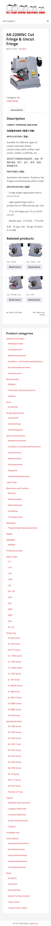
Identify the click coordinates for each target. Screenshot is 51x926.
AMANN (11, 544)
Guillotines (12, 884)
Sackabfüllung (14, 424)
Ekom (8, 402)
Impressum (33, 923)
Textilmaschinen (15, 517)
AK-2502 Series (14, 756)
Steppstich (12, 470)
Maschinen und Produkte (17, 488)
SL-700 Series (14, 679)
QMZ (10, 615)
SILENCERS (13, 407)
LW (9, 585)
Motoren (12, 493)
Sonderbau (13, 511)
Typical (9, 798)
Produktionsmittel (14, 550)
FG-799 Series (14, 644)
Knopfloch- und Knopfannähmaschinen (25, 361)
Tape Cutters (14, 902)
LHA (10, 567)
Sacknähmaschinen (16, 849)
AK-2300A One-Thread (39, 313)
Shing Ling (11, 633)
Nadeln (9, 534)
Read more (15, 267)
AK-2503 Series (14, 762)
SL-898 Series (14, 691)
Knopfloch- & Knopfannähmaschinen (24, 446)
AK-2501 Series (14, 750)
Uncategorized (12, 832)
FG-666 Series (14, 638)
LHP (10, 573)
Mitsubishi (11, 523)
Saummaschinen (15, 464)
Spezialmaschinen (14, 721)
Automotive (13, 418)
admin (24, 49)
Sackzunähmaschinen (17, 855)
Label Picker (11, 482)
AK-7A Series (13, 774)
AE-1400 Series (14, 726)
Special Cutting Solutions (19, 896)
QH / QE (11, 591)
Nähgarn (12, 384)
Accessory (12, 878)
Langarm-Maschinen (17, 808)
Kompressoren (14, 452)
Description (17, 109)
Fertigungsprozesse (15, 413)
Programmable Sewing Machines (22, 528)
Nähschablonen (15, 505)
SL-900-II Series (15, 697)
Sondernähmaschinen (17, 861)
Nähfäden (10, 540)
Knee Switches (14, 890)
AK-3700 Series (14, 768)
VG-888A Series (14, 703)
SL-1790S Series (15, 656)
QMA (10, 609)
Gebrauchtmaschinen (15, 435)
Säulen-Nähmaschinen (18, 820)
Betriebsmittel (12, 379)
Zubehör (12, 396)
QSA (10, 621)
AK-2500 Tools (14, 744)
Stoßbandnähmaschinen (19, 476)
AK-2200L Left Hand (14, 312)
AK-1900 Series (14, 732)
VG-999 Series (14, 715)
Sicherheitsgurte (15, 429)
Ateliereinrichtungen (15, 338)
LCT (10, 561)
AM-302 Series (14, 786)
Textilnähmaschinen (17, 867)
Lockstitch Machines (17, 814)
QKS (10, 603)
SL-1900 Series (14, 661)
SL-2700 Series (14, 673)
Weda (8, 873)
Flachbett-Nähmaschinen (19, 802)
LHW (10, 579)
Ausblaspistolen (15, 349)
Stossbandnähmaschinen (19, 367)
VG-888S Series (14, 709)
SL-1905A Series (15, 667)
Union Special (12, 838)
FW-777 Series (14, 650)
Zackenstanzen (14, 373)
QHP (10, 597)
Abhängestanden (15, 343)
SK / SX (11, 627)
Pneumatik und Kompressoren (21, 390)
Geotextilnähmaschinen (18, 843)
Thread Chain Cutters (17, 908)
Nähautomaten (15, 458)
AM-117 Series (14, 780)
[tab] (16, 110)
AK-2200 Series (14, 738)
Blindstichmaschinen (17, 355)
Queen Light (11, 556)
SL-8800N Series (15, 685)
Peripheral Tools (15, 792)
